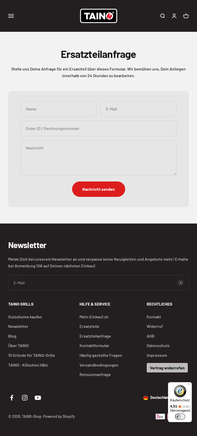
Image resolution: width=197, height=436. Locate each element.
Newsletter (18, 326)
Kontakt (154, 316)
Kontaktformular (94, 345)
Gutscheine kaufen (25, 316)
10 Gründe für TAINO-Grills (31, 355)
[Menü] (189, 385)
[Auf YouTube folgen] (37, 397)
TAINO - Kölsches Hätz (28, 364)
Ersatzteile (89, 326)
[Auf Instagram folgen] (24, 397)
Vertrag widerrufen (167, 367)
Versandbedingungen (99, 364)
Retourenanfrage (95, 374)
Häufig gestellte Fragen (101, 355)
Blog (12, 335)
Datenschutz (158, 345)
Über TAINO (18, 345)
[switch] (180, 416)
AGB (150, 335)
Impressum (157, 355)
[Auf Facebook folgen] (11, 397)
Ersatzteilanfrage (95, 335)
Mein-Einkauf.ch (94, 316)
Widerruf (155, 326)
